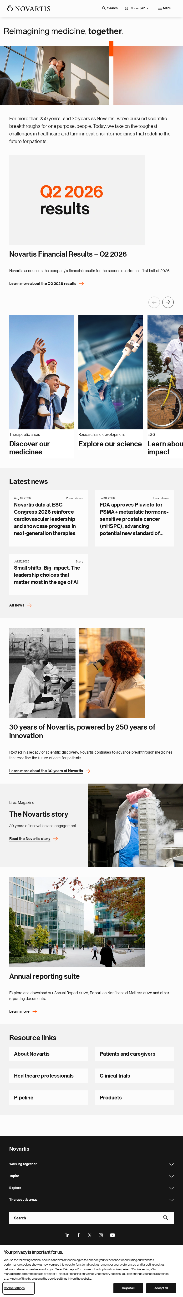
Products (111, 1097)
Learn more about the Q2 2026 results (42, 284)
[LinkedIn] (67, 1234)
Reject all (128, 1288)
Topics (171, 1176)
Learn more (19, 1012)
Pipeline (23, 1097)
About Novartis (32, 1054)
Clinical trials (115, 1075)
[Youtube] (112, 1234)
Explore (171, 1188)
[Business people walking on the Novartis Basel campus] (77, 922)
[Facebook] (78, 1234)
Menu (167, 8)
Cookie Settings (14, 1288)
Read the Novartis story (29, 839)
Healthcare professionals (44, 1075)
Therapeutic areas (171, 1200)
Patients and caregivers (127, 1054)
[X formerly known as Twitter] (90, 1234)
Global (137, 8)
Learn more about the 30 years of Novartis (46, 771)
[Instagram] (101, 1234)
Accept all (161, 1288)
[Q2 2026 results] (77, 200)
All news (16, 605)
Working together (171, 1164)
